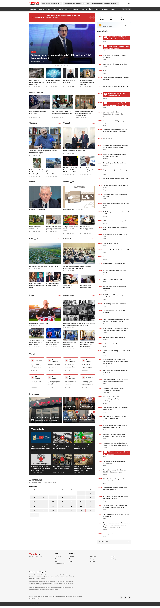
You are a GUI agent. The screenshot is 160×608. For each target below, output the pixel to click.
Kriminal (67, 9)
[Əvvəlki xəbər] (32, 44)
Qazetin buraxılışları (60, 563)
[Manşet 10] (69, 65)
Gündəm (41, 9)
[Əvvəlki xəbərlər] (30, 107)
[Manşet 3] (58, 65)
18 (43, 506)
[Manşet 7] (64, 65)
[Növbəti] (93, 17)
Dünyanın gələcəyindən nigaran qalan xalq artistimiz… (54, 383)
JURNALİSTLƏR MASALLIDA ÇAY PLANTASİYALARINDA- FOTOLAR (88, 366)
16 (90, 502)
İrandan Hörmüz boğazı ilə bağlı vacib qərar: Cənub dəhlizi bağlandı (36, 366)
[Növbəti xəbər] (92, 44)
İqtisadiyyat (75, 9)
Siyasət (48, 9)
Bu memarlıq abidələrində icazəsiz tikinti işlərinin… (105, 3)
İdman (91, 9)
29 (81, 510)
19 (53, 506)
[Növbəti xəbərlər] (94, 107)
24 (34, 510)
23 (90, 506)
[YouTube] (129, 9)
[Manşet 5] (61, 65)
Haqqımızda (58, 556)
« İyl (30, 519)
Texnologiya (105, 9)
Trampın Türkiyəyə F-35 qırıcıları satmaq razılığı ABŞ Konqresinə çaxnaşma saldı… (54, 366)
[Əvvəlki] (90, 17)
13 (62, 502)
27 (62, 510)
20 (62, 506)
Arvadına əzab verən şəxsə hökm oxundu (36, 382)
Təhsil (97, 9)
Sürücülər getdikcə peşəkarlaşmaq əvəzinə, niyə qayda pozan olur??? (70, 366)
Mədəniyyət (114, 559)
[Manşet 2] (57, 65)
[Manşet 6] (63, 65)
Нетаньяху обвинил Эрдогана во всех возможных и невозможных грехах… (70, 383)
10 (34, 502)
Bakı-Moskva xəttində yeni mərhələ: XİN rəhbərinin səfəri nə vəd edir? (88, 383)
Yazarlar (113, 9)
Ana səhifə (33, 9)
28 (71, 510)
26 (53, 510)
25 (43, 510)
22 (81, 506)
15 (81, 502)
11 (43, 502)
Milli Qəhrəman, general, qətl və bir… (51, 3)
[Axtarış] (129, 3)
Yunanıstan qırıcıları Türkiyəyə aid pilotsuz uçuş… (77, 3)
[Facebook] (123, 9)
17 (34, 506)
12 (53, 502)
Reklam (57, 561)
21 (71, 506)
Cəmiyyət (84, 9)
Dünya (61, 9)
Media (54, 9)
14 (71, 502)
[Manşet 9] (67, 65)
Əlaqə (56, 559)
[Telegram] (126, 9)
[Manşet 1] (55, 65)
